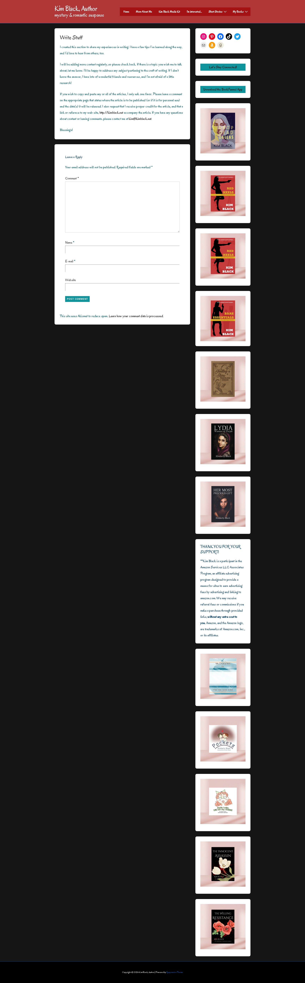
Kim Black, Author (76, 8)
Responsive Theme (174, 972)
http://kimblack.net (111, 112)
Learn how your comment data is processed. (136, 316)
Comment (72, 178)
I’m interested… (194, 11)
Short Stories (216, 11)
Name (68, 242)
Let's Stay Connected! (223, 67)
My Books (238, 11)
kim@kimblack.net (140, 118)
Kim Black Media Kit (169, 11)
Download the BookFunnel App (222, 89)
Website (70, 280)
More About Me (144, 11)
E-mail (69, 261)
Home (126, 11)
